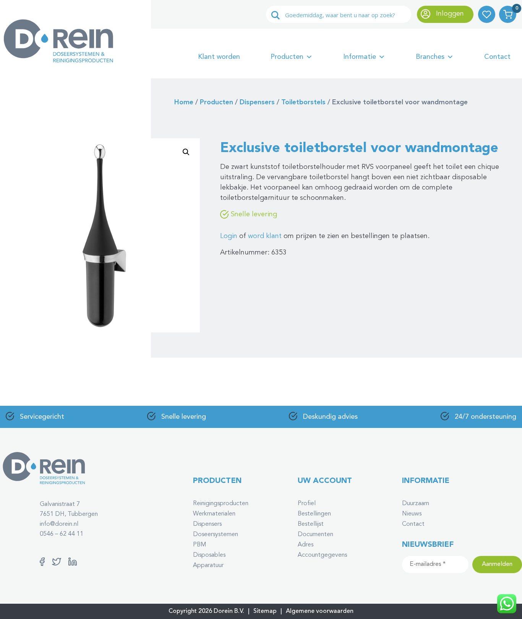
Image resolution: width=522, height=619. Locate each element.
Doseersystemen (215, 534)
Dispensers (257, 102)
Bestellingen (314, 514)
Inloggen (449, 13)
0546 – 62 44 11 (61, 534)
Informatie (359, 56)
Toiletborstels (303, 102)
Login (228, 236)
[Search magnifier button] (275, 15)
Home (183, 102)
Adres (305, 545)
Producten (287, 56)
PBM (199, 545)
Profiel (307, 504)
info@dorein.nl (59, 524)
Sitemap (265, 611)
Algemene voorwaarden (319, 611)
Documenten (315, 534)
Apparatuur (208, 565)
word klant (265, 236)
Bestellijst (311, 524)
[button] (186, 152)
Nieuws (411, 514)
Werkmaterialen (214, 514)
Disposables (209, 555)
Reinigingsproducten (220, 504)
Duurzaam (415, 504)
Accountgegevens (322, 555)
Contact (497, 56)
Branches (430, 56)
